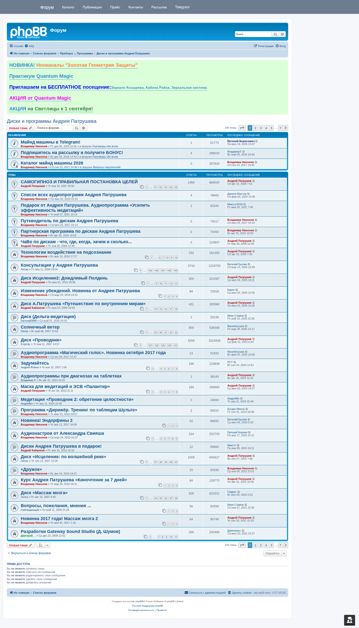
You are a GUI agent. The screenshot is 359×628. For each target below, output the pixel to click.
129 (163, 345)
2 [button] (255, 128)
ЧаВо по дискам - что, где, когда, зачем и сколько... (76, 241)
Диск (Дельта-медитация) (48, 316)
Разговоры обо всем (105, 146)
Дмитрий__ (28, 535)
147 (163, 270)
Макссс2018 (235, 204)
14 (155, 309)
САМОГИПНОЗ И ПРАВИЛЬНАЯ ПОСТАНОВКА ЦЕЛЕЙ (79, 181)
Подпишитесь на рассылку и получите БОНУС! (72, 152)
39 (166, 462)
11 (166, 283)
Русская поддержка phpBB (147, 605)
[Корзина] (349, 620)
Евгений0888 (29, 320)
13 (176, 283)
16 (166, 309)
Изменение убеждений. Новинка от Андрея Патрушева (80, 290)
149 (175, 270)
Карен (231, 289)
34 (155, 498)
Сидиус (232, 491)
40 (171, 462)
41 (176, 462)
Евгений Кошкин (237, 432)
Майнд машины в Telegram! (50, 142)
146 (156, 270)
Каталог (67, 6)
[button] (242, 128)
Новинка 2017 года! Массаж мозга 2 (59, 518)
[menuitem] (29, 46)
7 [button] (280, 128)
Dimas (24, 331)
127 (150, 345)
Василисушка (235, 326)
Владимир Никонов (34, 146)
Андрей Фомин (30, 367)
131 (175, 345)
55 (176, 187)
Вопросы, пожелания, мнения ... (56, 505)
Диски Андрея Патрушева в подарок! (61, 446)
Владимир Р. (28, 380)
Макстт (231, 445)
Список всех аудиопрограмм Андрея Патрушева (74, 194)
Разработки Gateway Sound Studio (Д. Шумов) (70, 531)
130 (169, 345)
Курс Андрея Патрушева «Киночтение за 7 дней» (74, 479)
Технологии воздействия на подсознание (66, 252)
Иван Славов (235, 315)
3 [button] (261, 128)
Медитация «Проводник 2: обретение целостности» (77, 399)
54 (171, 187)
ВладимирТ (234, 151)
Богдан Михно (236, 408)
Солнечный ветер (40, 327)
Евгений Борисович (240, 141)
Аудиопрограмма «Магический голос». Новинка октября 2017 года (93, 352)
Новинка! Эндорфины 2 (47, 420)
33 (176, 332)
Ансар (24, 269)
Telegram (182, 6)
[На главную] (29, 31)
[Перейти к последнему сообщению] (256, 141)
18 (176, 309)
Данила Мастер (236, 193)
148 (169, 270)
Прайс (114, 6)
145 (150, 270)
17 (171, 309)
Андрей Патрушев (33, 185)
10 (176, 257)
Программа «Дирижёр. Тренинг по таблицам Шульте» (79, 409)
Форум (47, 7)
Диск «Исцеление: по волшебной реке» (63, 456)
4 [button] (266, 128)
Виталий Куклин (237, 264)
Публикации (92, 6)
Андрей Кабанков (33, 307)
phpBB (139, 601)
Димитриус (234, 530)
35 (160, 498)
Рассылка (158, 6)
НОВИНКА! (73, 65)
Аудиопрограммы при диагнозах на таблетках (71, 376)
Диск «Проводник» (41, 340)
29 (155, 332)
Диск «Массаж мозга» (44, 492)
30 (160, 332)
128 (156, 345)
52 (160, 187)
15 (160, 309)
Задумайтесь (35, 363)
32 (171, 332)
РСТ (230, 362)
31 (166, 332)
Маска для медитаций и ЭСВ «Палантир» (65, 386)
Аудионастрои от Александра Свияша (62, 433)
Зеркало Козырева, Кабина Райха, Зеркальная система (159, 87)
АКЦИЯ (51, 108)
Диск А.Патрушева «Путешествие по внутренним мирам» (83, 303)
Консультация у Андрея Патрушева (59, 265)
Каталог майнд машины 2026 (52, 163)
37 (155, 462)
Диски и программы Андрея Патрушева (51, 121)
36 (166, 498)
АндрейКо (27, 403)
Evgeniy (25, 344)
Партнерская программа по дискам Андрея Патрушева (80, 231)
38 (160, 462)
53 (166, 187)
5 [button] (271, 128)
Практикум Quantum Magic (41, 76)
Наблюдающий (30, 509)
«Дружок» (31, 469)
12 (171, 283)
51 (155, 187)
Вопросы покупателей (106, 167)
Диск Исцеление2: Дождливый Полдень (64, 278)
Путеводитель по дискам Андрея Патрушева (69, 220)
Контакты (135, 6)
